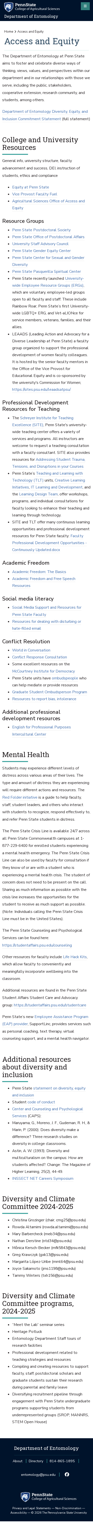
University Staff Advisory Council (40, 244)
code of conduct (41, 1102)
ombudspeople (65, 678)
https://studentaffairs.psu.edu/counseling (37, 945)
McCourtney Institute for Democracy (43, 671)
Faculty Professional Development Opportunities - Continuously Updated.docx (49, 543)
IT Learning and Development (57, 487)
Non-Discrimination (68, 1508)
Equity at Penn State (30, 187)
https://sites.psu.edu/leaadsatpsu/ (41, 389)
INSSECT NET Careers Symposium (42, 1178)
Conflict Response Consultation (39, 657)
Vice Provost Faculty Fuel (34, 194)
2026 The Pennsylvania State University (59, 1513)
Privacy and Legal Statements (31, 1508)
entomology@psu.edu (38, 1476)
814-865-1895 (62, 1462)
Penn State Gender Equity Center (41, 251)
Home (8, 31)
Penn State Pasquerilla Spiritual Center (46, 271)
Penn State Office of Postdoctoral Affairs (48, 237)
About (17, 1461)
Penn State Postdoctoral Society (41, 230)
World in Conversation (31, 650)
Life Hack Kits (75, 957)
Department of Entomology (31, 16)
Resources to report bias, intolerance (44, 699)
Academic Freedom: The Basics (39, 572)
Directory (36, 1461)
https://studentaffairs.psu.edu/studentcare (50, 1005)
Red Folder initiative (19, 797)
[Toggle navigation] (85, 6)
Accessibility (18, 1513)
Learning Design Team (38, 494)
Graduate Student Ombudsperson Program (49, 692)
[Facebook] (67, 1474)
